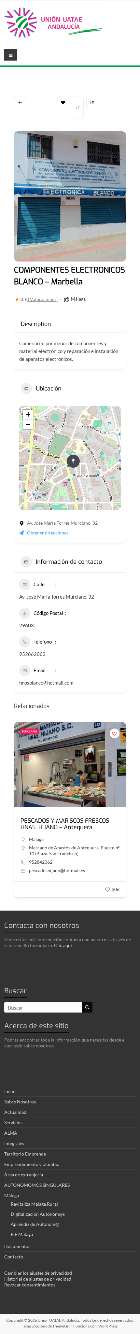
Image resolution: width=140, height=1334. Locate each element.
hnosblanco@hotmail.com (46, 683)
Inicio (10, 1091)
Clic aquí (63, 945)
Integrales (14, 1143)
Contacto (13, 1256)
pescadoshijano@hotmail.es (57, 870)
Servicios (13, 1122)
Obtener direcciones (47, 532)
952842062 (40, 862)
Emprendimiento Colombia (31, 1164)
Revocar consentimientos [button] (29, 1284)
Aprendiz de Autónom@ (35, 1224)
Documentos (17, 1246)
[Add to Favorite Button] (114, 733)
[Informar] (92, 102)
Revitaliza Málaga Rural (34, 1204)
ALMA (10, 1133)
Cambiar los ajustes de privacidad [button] (38, 1273)
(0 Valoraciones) (41, 299)
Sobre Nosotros (20, 1101)
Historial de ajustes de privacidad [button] (37, 1279)
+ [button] (28, 414)
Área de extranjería (23, 1174)
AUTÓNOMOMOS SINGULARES (37, 1185)
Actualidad (15, 1112)
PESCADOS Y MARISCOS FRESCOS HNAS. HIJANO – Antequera (65, 824)
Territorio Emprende (25, 1154)
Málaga (78, 299)
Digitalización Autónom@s (38, 1214)
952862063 (32, 654)
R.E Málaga (22, 1234)
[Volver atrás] (20, 102)
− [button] (28, 424)
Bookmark (63, 102)
